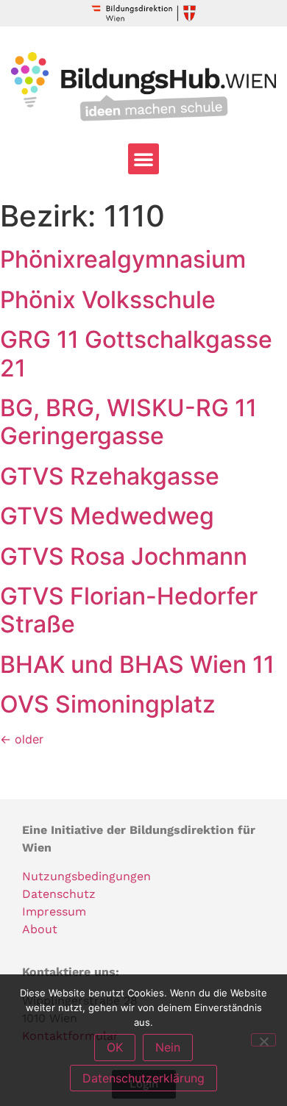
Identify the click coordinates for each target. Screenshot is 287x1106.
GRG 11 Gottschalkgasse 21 (136, 353)
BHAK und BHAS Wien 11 (137, 664)
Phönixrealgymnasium (123, 259)
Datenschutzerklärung (143, 1078)
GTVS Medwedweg (107, 516)
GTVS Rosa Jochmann (123, 556)
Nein (167, 1047)
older (21, 739)
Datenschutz (59, 894)
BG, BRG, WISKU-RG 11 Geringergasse (128, 421)
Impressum (54, 911)
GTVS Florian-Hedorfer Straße (129, 610)
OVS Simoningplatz (108, 704)
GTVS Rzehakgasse (109, 476)
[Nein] (263, 1039)
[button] (143, 158)
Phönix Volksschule (108, 299)
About (39, 929)
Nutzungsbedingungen (86, 876)
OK (115, 1047)
